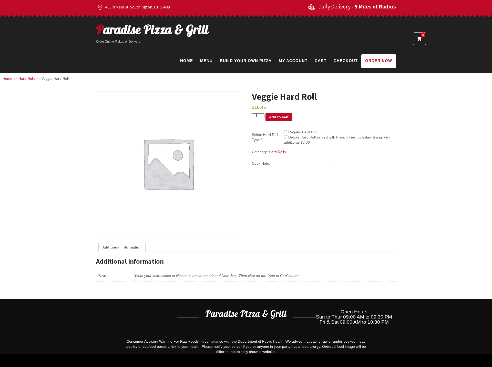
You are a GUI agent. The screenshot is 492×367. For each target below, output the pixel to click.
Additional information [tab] (122, 247)
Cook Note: (261, 163)
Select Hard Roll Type (265, 137)
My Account (293, 60)
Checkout (346, 60)
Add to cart (279, 117)
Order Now (378, 60)
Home (186, 60)
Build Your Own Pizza (246, 60)
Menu (206, 60)
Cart (320, 60)
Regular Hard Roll (302, 132)
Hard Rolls (26, 78)
